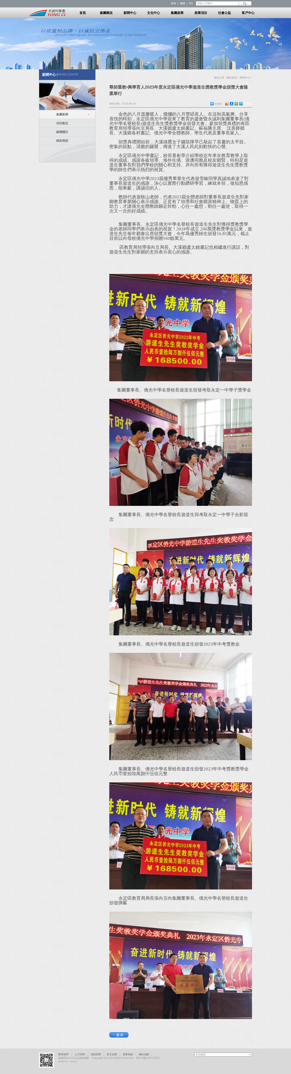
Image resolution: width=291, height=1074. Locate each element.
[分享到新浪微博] (226, 103)
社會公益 (224, 13)
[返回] (118, 1036)
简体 (173, 3)
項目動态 (62, 123)
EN (191, 3)
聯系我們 (64, 1054)
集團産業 (177, 13)
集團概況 (106, 13)
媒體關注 (62, 132)
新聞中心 (130, 13)
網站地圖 (144, 1054)
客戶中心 (248, 13)
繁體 (182, 3)
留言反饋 (113, 1054)
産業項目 (200, 13)
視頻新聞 (97, 1054)
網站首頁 (232, 77)
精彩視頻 (62, 140)
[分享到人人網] (231, 103)
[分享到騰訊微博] (240, 103)
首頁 (82, 13)
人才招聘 (80, 1054)
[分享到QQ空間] (236, 103)
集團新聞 (62, 114)
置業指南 (129, 1054)
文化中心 (153, 13)
